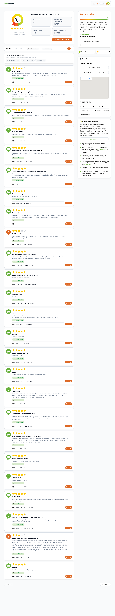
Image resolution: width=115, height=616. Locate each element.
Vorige (10, 584)
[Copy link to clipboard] (94, 3)
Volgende (104, 584)
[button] (94, 175)
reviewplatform (101, 149)
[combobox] (33, 49)
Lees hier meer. (90, 169)
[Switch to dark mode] (97, 3)
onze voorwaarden (98, 145)
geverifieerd (87, 164)
